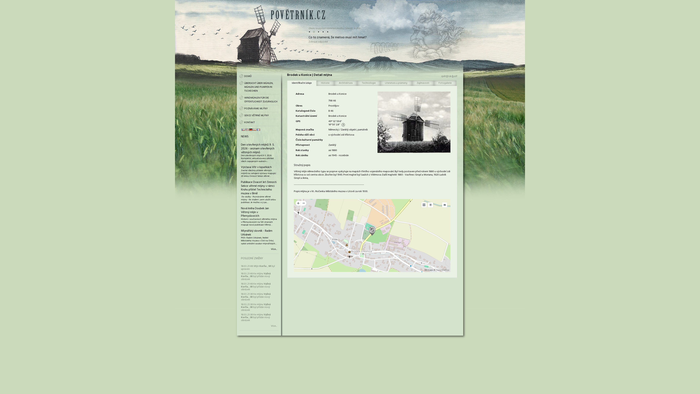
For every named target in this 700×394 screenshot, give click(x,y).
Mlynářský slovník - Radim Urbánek (256, 233)
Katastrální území (306, 116)
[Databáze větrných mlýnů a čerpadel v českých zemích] (298, 18)
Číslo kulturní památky (309, 140)
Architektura (346, 83)
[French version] (258, 130)
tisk (450, 76)
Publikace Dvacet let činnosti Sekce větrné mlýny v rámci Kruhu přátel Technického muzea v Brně (259, 188)
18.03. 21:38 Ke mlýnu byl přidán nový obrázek (256, 297)
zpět (443, 76)
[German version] (250, 130)
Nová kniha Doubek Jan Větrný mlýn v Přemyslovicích (255, 212)
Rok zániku (302, 155)
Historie (325, 83)
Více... (274, 249)
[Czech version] (243, 130)
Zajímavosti (423, 83)
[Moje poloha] (430, 204)
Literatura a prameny (396, 83)
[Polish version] (254, 130)
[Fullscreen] (424, 204)
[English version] (247, 130)
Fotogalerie (445, 83)
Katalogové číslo (305, 111)
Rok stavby (302, 150)
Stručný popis (302, 165)
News (244, 136)
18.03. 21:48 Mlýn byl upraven (258, 267)
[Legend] (444, 204)
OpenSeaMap (442, 270)
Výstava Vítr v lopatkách (256, 167)
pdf (455, 76)
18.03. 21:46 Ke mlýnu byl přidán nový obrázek (256, 276)
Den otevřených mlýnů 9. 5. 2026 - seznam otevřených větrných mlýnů (258, 148)
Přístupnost (303, 145)
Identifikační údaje (302, 83)
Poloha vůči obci (305, 135)
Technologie (369, 83)
